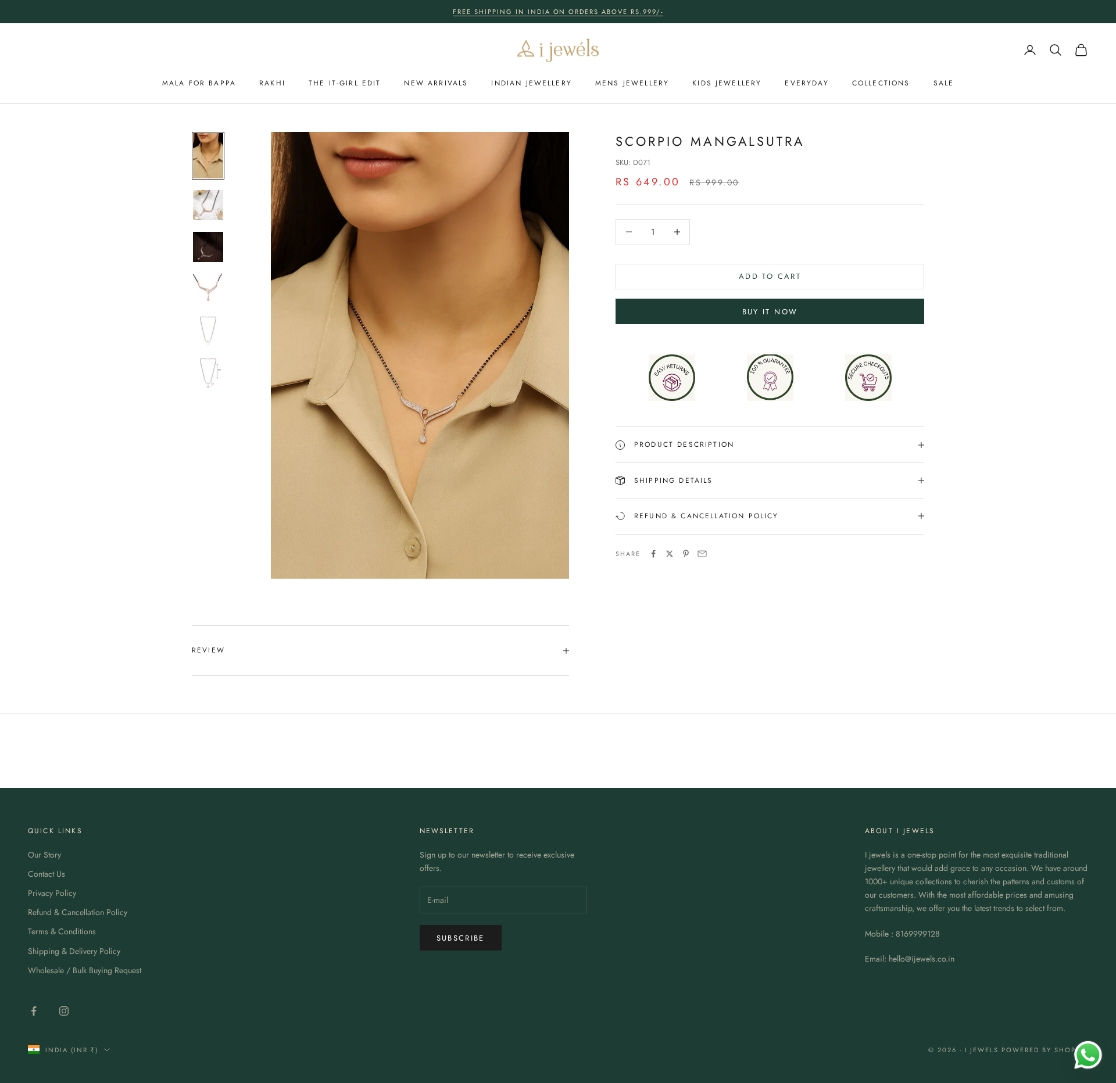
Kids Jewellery (726, 83)
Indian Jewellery (531, 83)
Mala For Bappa (199, 83)
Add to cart (770, 276)
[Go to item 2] (208, 205)
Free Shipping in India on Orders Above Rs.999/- (558, 11)
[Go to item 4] (208, 288)
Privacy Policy (52, 893)
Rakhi (272, 83)
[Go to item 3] (208, 247)
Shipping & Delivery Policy (74, 951)
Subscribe (461, 938)
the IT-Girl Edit (345, 83)
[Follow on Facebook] (34, 1011)
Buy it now (769, 311)
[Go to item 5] (208, 330)
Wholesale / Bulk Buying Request (84, 970)
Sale (943, 83)
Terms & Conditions (62, 931)
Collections (881, 83)
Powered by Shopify (1044, 1050)
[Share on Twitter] (669, 553)
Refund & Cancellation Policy (77, 912)
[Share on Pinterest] (686, 553)
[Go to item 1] (208, 156)
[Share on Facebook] (653, 553)
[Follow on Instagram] (64, 1011)
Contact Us (46, 874)
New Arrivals (436, 83)
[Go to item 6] (208, 372)
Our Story (44, 854)
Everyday (806, 83)
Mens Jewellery (632, 83)
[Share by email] (702, 553)
